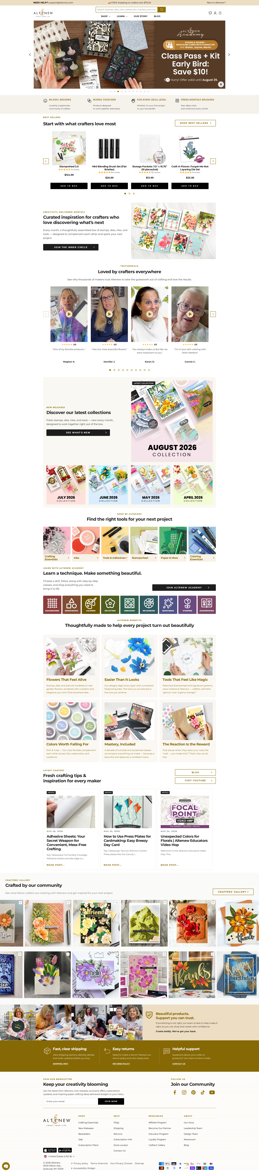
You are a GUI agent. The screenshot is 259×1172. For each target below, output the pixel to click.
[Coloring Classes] (91, 605)
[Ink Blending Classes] (149, 605)
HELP (117, 1116)
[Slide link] (129, 55)
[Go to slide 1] (110, 91)
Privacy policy (81, 1163)
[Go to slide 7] (133, 91)
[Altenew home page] (43, 13)
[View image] (8, 902)
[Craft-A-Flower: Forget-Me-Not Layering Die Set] (190, 148)
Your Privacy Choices (121, 1163)
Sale (80, 1139)
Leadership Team (193, 1128)
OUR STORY (140, 16)
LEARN (121, 16)
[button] (125, 193)
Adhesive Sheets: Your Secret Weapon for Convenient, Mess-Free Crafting (66, 842)
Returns (118, 1134)
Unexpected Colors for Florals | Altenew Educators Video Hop (184, 840)
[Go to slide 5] (126, 91)
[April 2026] (193, 484)
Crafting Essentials (88, 1122)
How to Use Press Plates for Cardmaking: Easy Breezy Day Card (127, 840)
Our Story (189, 1122)
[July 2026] (66, 484)
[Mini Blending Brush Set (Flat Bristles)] (109, 148)
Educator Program (158, 1134)
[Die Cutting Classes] (110, 605)
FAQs (116, 1122)
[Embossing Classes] (129, 605)
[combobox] (127, 9)
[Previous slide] (30, 55)
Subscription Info (123, 1139)
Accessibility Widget (84, 1168)
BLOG (157, 16)
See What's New (78, 432)
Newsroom (190, 1139)
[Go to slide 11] (148, 91)
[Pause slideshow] (221, 84)
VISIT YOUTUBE (195, 780)
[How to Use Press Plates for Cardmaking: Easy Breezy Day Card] (128, 812)
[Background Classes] (52, 605)
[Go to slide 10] (144, 91)
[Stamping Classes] (187, 605)
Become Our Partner (160, 1128)
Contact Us (120, 1150)
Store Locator (121, 1145)
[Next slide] (229, 55)
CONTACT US (178, 1064)
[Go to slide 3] (118, 91)
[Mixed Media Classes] (168, 605)
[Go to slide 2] (114, 91)
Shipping (118, 1128)
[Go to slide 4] (122, 91)
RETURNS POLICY (121, 1064)
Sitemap (139, 1163)
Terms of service (99, 1163)
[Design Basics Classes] (71, 605)
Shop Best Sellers (194, 123)
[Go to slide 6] (129, 91)
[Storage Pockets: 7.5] (149, 148)
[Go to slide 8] (137, 91)
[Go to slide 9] (141, 91)
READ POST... (56, 865)
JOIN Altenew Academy (184, 587)
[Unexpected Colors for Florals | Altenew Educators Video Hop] (185, 812)
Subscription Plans (88, 1145)
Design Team (191, 1134)
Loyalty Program (157, 1139)
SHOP (104, 16)
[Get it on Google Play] (65, 1150)
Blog (186, 1145)
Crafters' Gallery (232, 892)
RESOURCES (156, 1116)
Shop (81, 1116)
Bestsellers (84, 1134)
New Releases (85, 1128)
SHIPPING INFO (60, 1064)
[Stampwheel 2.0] (69, 148)
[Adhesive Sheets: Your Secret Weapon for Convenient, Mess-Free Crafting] (71, 812)
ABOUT (188, 1116)
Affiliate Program (158, 1122)
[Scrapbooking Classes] (207, 605)
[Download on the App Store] (50, 1150)
